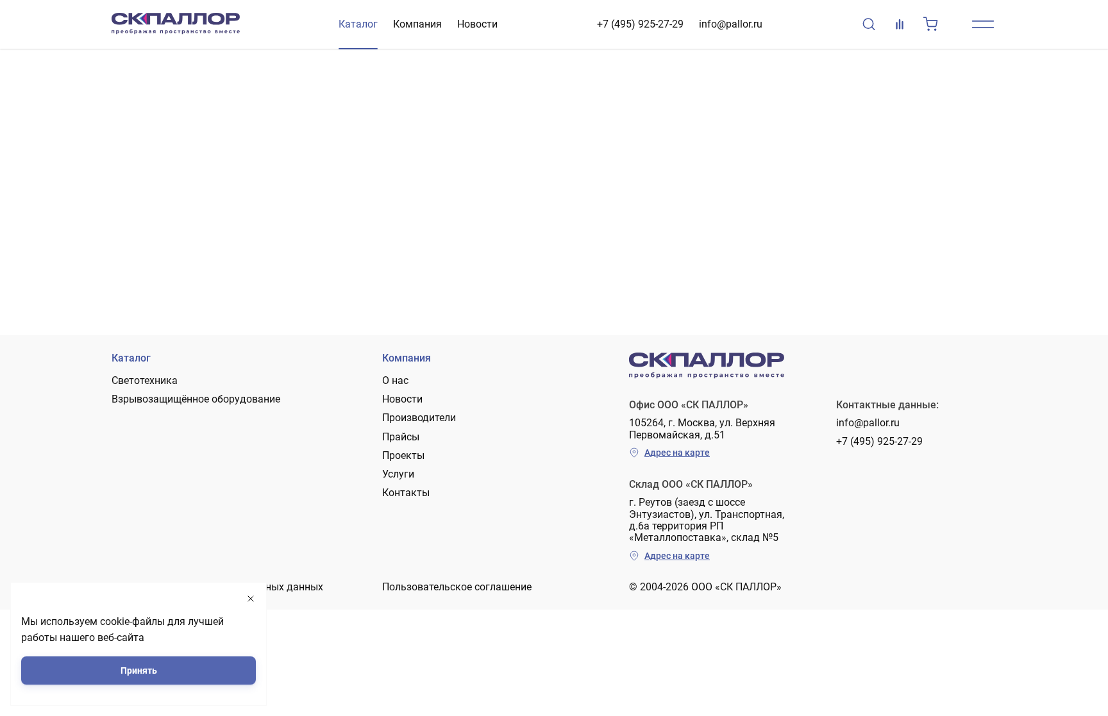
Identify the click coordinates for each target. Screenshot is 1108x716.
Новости (477, 24)
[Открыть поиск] (869, 24)
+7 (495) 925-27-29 (640, 24)
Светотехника (145, 380)
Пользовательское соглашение (457, 587)
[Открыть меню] (983, 24)
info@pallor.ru (730, 24)
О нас (395, 380)
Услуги (398, 474)
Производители (419, 418)
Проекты (403, 455)
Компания (417, 24)
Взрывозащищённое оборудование (196, 399)
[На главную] (176, 24)
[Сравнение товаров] (899, 24)
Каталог (358, 24)
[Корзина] (930, 24)
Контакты (406, 493)
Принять (139, 670)
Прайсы (400, 437)
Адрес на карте (677, 452)
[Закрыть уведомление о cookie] (251, 599)
